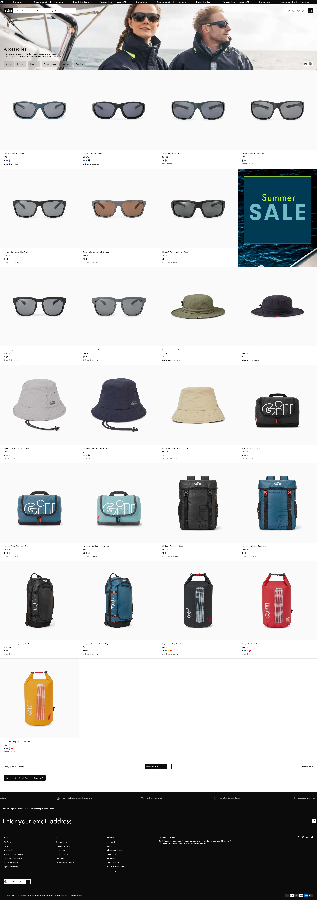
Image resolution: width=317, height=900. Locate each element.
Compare (37, 778)
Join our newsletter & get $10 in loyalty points (48, 2)
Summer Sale (60, 10)
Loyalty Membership (11, 866)
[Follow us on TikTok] (312, 837)
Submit (315, 821)
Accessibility (111, 870)
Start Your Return (18, 2)
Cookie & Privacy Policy (116, 866)
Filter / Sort (9, 778)
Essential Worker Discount (81, 2)
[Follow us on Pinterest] (307, 837)
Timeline (6, 846)
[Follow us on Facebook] (298, 837)
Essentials (79, 64)
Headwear (34, 64)
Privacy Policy (177, 843)
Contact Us (111, 842)
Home (6, 18)
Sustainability (8, 850)
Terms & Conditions (114, 862)
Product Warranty (62, 854)
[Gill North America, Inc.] (8, 10)
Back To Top (306, 766)
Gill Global (111, 858)
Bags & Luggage (50, 64)
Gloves (8, 64)
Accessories (41, 10)
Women (25, 10)
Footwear (20, 64)
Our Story (7, 842)
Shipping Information (114, 850)
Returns (109, 846)
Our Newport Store (62, 842)
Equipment (66, 64)
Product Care (60, 850)
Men (18, 10)
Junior (32, 10)
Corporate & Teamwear (64, 846)
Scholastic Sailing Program (13, 854)
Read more (57, 56)
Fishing (50, 10)
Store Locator (112, 854)
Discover (70, 10)
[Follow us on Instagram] (303, 837)
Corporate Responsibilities (13, 858)
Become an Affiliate (11, 862)
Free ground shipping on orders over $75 (113, 2)
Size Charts (60, 858)
